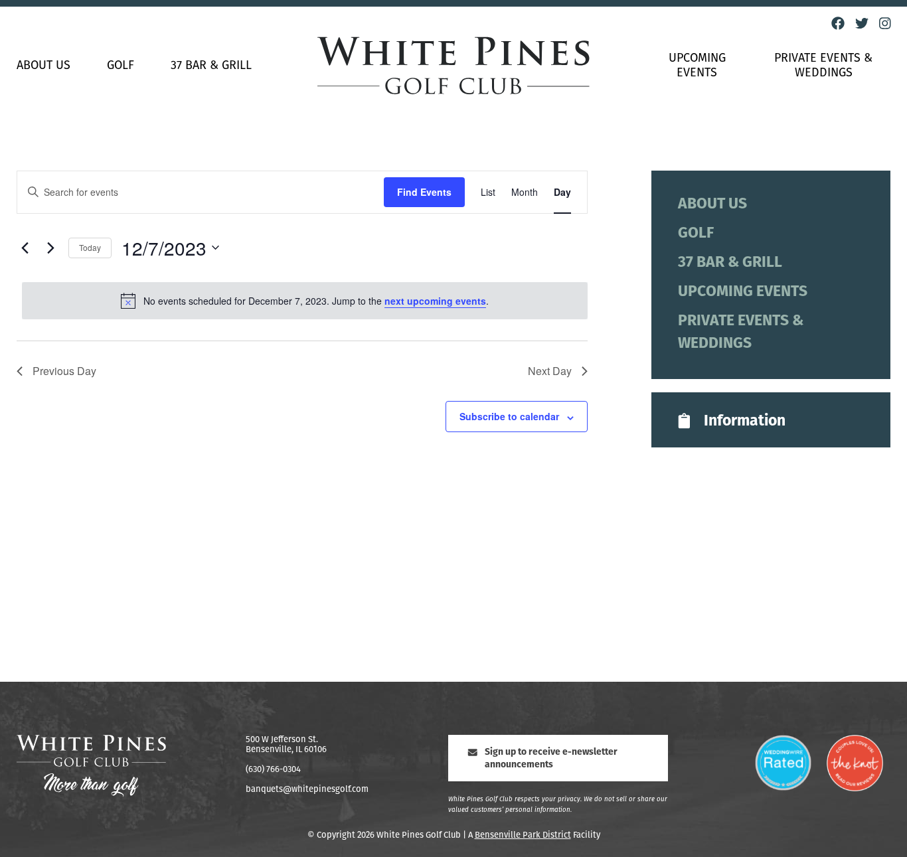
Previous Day (64, 370)
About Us (43, 66)
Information (744, 421)
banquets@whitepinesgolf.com (307, 789)
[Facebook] (838, 24)
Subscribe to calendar (509, 416)
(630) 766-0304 (273, 769)
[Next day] (50, 248)
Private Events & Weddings (823, 66)
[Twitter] (862, 24)
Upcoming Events (697, 66)
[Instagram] (885, 24)
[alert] (305, 300)
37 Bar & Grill (211, 66)
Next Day (550, 370)
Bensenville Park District (523, 835)
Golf (120, 66)
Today (90, 247)
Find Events (424, 191)
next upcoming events (435, 300)
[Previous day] (25, 248)
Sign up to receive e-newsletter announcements (551, 758)
